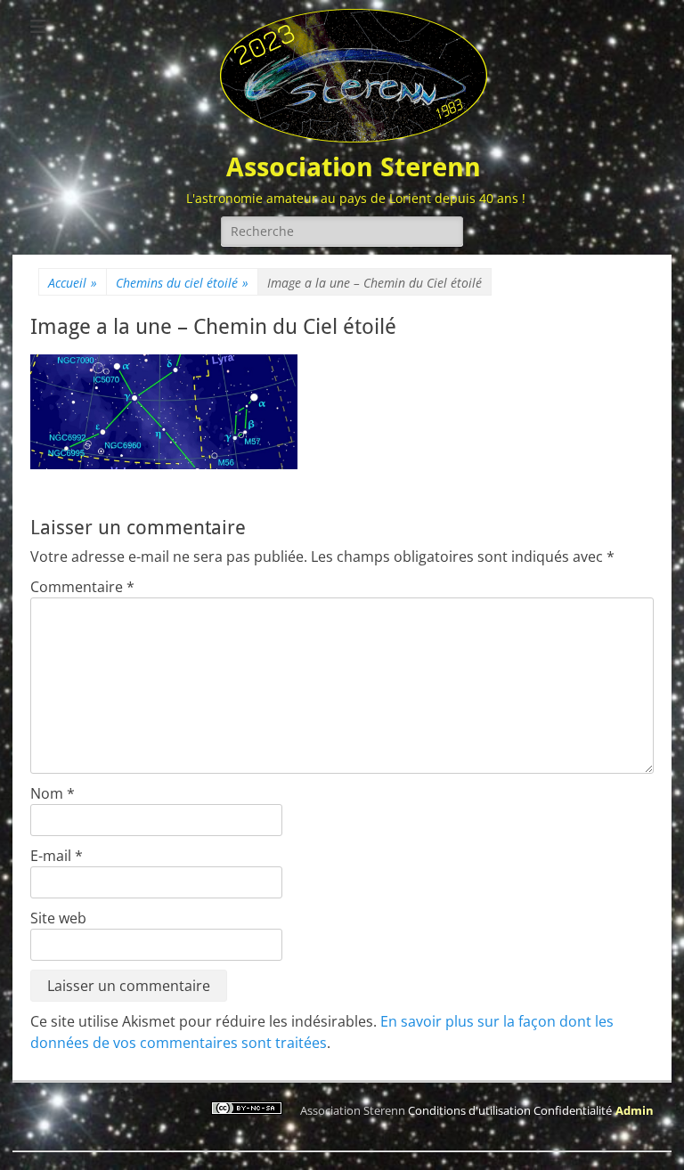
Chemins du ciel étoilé (182, 282)
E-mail (56, 855)
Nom (52, 793)
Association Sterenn (353, 167)
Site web (58, 918)
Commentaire (82, 587)
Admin (634, 1110)
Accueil (72, 282)
